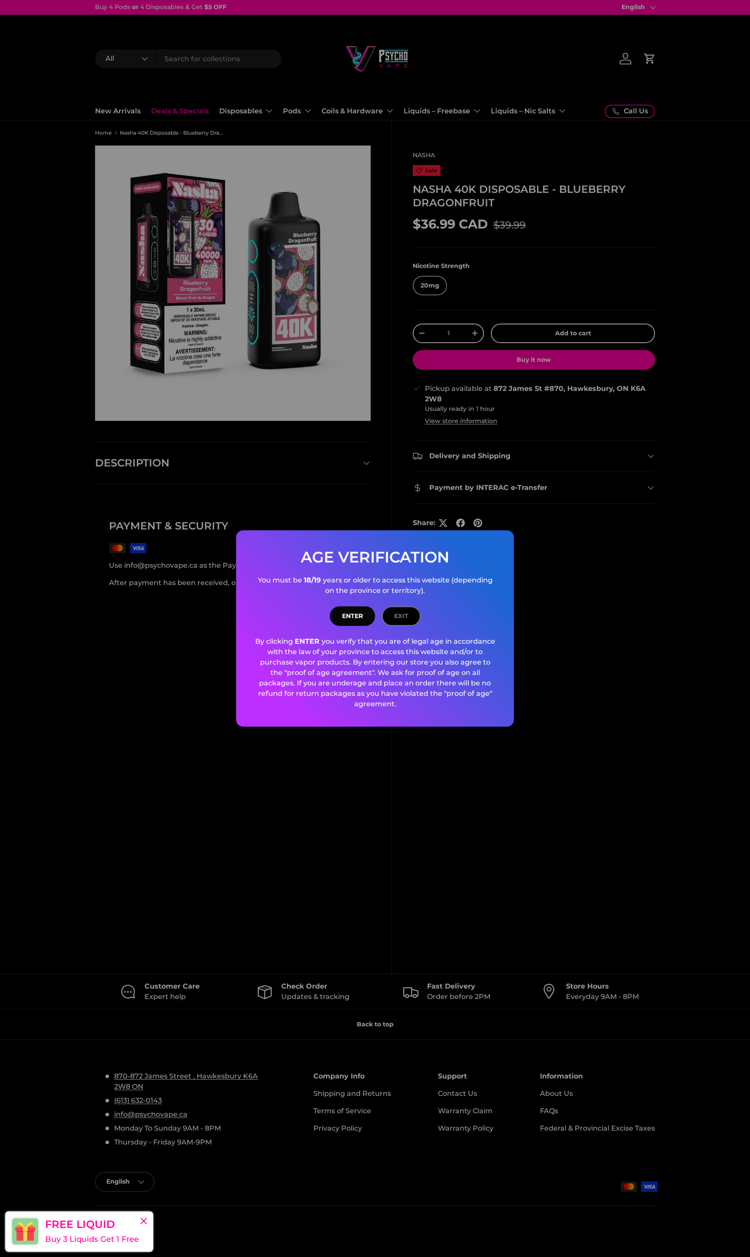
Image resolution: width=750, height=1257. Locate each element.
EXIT (401, 616)
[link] (79, 1231)
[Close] (144, 1222)
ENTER (352, 616)
